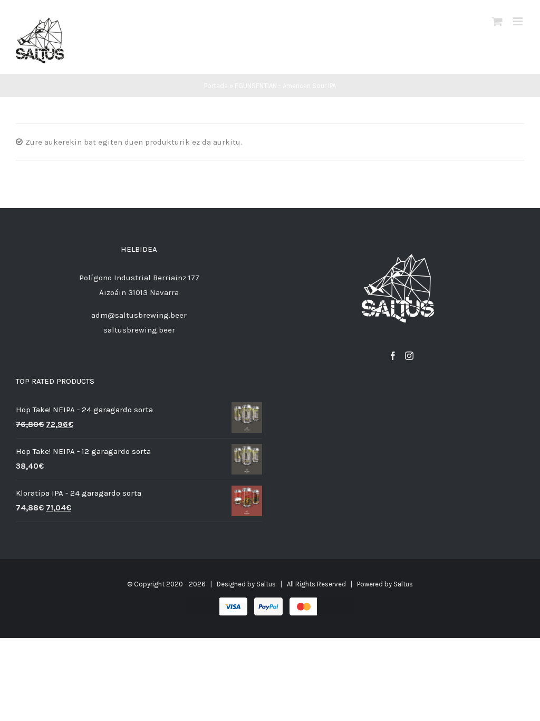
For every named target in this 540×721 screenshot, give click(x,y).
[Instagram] (409, 356)
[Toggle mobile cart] (497, 21)
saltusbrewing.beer (139, 330)
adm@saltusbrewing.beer (139, 315)
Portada (216, 86)
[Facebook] (393, 356)
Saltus (266, 584)
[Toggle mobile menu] (518, 21)
